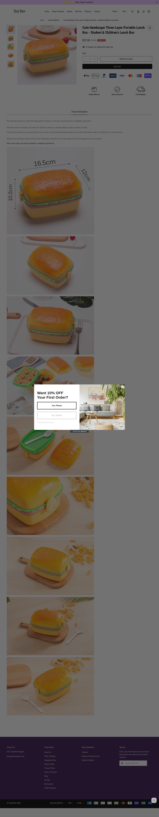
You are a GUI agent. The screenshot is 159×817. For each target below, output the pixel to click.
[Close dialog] (122, 386)
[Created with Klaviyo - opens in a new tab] (79, 431)
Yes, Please (57, 406)
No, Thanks (57, 415)
